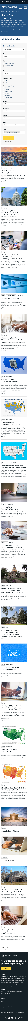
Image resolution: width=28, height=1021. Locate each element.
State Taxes (9, 67)
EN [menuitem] (24, 1)
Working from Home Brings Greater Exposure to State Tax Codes (10, 932)
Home (2, 11)
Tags (6, 11)
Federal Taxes (9, 63)
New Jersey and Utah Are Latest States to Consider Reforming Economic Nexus (11, 257)
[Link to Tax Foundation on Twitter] (6, 1018)
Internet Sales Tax (8, 860)
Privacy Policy (4, 1015)
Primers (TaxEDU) (9, 91)
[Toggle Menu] (25, 7)
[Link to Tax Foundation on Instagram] (15, 1018)
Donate (3, 989)
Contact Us (3, 1001)
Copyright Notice (20, 1012)
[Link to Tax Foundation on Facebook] (2, 1018)
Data (6, 82)
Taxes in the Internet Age (10, 298)
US (3, 1)
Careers (3, 998)
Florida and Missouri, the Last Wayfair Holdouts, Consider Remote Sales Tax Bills (12, 708)
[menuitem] (25, 2)
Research (7, 93)
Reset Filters (8, 141)
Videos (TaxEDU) (9, 97)
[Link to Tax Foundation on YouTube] (12, 1018)
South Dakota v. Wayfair (10, 831)
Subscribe (6, 968)
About (3, 974)
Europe (9, 1)
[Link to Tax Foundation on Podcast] (22, 1018)
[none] (25, 2)
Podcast (7, 89)
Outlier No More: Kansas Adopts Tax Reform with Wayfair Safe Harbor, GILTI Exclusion (13, 590)
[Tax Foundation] (9, 7)
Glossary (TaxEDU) (9, 86)
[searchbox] (14, 73)
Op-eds (6, 87)
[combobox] (14, 73)
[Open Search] (20, 7)
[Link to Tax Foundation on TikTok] (19, 1018)
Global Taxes (9, 65)
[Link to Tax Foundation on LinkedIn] (9, 1018)
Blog (6, 80)
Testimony (7, 95)
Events (6, 84)
